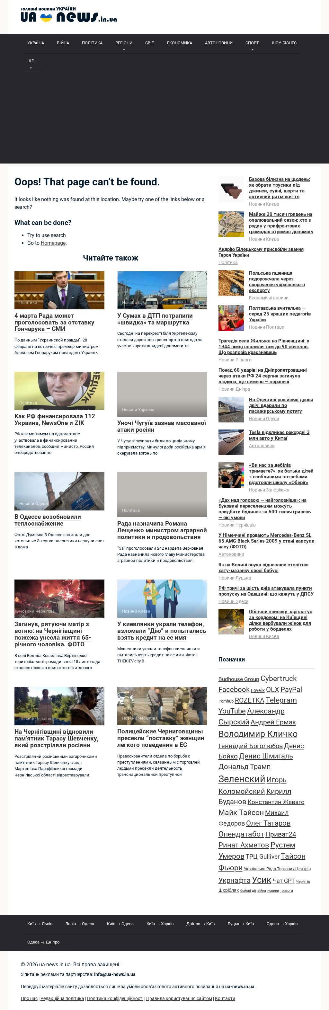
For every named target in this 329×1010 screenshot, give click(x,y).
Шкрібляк (228, 890)
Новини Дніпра (234, 389)
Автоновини (262, 445)
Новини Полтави (266, 327)
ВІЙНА (63, 42)
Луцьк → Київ (240, 923)
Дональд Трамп (244, 767)
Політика (228, 262)
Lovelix (258, 690)
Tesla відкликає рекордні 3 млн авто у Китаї (279, 435)
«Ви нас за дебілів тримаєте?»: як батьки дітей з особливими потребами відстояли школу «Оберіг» (281, 473)
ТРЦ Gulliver (263, 856)
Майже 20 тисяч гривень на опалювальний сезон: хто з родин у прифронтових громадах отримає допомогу (281, 223)
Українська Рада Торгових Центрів (277, 868)
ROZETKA (249, 700)
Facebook (234, 689)
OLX (272, 689)
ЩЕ (30, 60)
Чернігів (303, 882)
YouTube (232, 711)
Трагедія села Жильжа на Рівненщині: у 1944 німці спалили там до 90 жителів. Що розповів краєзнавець (263, 346)
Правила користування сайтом (179, 998)
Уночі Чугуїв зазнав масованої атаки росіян (161, 426)
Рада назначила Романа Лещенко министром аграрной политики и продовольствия (162, 530)
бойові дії (248, 891)
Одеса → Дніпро (43, 942)
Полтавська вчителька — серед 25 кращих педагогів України (280, 314)
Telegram (281, 700)
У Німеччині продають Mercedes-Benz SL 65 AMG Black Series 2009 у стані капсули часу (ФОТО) (266, 541)
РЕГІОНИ (123, 42)
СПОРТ (252, 42)
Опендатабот (241, 834)
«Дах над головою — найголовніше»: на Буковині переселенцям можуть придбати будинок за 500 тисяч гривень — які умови (264, 508)
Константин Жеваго (276, 802)
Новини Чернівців (237, 524)
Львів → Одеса (79, 923)
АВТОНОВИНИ (219, 42)
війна (261, 891)
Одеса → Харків (282, 923)
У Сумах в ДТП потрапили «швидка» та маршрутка (155, 319)
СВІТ (149, 42)
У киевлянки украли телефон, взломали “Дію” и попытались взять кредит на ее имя (161, 630)
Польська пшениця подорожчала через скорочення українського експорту (277, 281)
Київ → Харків (160, 923)
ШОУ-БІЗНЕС (284, 42)
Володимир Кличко (258, 734)
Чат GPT (284, 880)
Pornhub (226, 701)
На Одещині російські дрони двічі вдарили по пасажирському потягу (281, 405)
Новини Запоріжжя (269, 489)
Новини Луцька (234, 577)
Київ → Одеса (120, 923)
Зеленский (241, 779)
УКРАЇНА (35, 42)
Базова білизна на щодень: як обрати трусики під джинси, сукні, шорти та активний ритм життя (279, 187)
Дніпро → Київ (200, 923)
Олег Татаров (268, 823)
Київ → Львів (39, 923)
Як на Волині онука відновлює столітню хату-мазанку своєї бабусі (263, 567)
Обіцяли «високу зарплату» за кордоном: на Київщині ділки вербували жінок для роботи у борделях (280, 620)
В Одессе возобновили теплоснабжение (47, 520)
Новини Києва (264, 204)
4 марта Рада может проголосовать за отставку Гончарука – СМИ (54, 322)
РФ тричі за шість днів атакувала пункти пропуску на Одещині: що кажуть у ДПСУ (266, 591)
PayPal (291, 689)
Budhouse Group (238, 679)
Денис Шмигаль (266, 756)
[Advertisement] (164, 119)
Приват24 (280, 834)
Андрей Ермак (273, 722)
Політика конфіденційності (115, 998)
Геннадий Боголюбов (250, 746)
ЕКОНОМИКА (179, 42)
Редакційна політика (62, 998)
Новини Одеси (264, 418)
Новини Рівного (235, 359)
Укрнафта (234, 880)
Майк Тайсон (241, 812)
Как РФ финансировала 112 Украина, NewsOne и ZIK (54, 419)
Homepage (53, 243)
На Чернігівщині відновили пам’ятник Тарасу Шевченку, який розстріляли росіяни (56, 738)
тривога (286, 891)
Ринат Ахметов (243, 845)
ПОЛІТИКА (92, 42)
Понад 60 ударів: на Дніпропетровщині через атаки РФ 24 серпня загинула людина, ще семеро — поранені (262, 376)
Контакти (225, 998)
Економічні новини (269, 297)
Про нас (29, 998)
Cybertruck (279, 678)
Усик (261, 880)
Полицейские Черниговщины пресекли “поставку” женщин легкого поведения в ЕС (160, 738)
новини (273, 891)
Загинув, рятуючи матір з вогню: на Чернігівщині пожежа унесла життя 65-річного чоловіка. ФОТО (52, 634)
